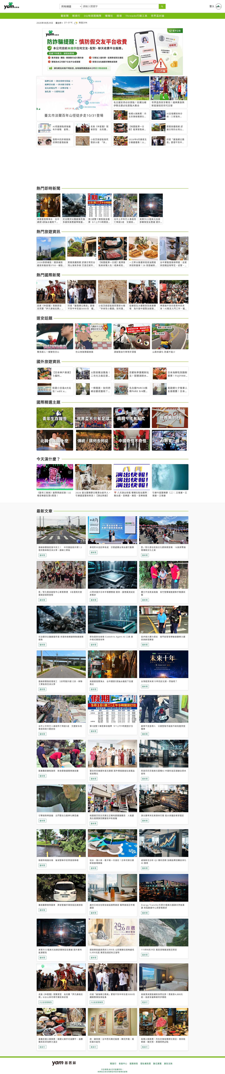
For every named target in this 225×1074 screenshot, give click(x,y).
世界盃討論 (157, 15)
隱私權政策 (145, 1063)
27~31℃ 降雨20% (75, 22)
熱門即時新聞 (48, 188)
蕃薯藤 (11, 6)
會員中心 (123, 1063)
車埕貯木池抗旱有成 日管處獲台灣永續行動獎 (112, 547)
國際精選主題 (48, 402)
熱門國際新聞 (48, 274)
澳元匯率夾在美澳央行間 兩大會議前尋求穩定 (162, 815)
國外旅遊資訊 (48, 361)
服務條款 (134, 1063)
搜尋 (119, 15)
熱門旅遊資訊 (48, 231)
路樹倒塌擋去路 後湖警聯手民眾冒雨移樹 (59, 860)
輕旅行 (76, 15)
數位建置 (157, 1063)
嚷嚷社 (109, 15)
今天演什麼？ (48, 458)
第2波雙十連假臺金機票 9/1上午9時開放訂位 (111, 726)
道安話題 (44, 318)
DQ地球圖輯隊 (92, 15)
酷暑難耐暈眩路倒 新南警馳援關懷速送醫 (59, 770)
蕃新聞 (65, 15)
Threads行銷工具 (136, 15)
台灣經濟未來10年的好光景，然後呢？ (159, 681)
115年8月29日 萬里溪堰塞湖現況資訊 (159, 949)
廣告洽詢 (168, 1063)
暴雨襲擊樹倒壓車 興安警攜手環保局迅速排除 (61, 905)
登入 (212, 6)
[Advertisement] (107, 166)
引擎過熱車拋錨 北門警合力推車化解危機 (59, 815)
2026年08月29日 (45, 23)
